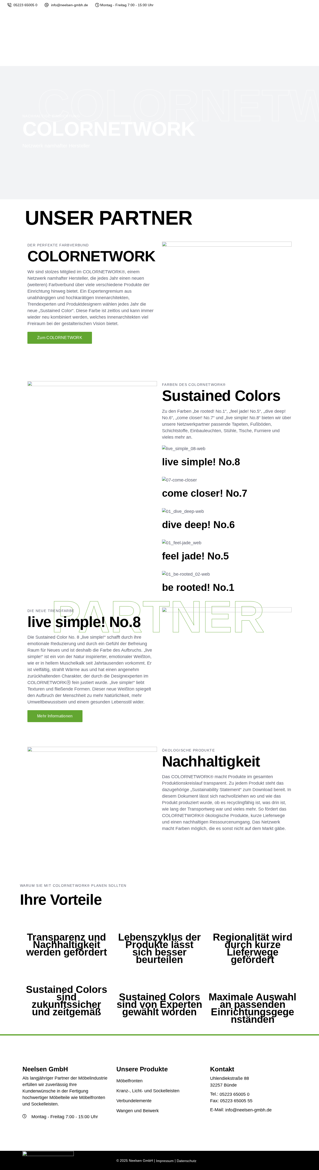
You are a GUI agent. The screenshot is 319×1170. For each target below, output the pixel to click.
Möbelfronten (129, 1080)
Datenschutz (186, 1161)
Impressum (165, 1161)
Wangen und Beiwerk (137, 1110)
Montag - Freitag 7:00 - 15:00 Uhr (127, 5)
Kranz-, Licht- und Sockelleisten (147, 1090)
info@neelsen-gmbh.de (69, 5)
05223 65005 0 (25, 5)
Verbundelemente (134, 1100)
